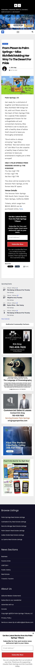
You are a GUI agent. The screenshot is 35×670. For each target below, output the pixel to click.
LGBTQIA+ (5, 43)
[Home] (2, 32)
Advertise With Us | (15, 10)
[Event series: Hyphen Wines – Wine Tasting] (17, 303)
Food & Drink (5, 561)
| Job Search (15, 12)
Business (4, 556)
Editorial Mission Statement (11, 596)
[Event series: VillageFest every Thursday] (17, 295)
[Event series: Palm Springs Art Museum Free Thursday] (17, 288)
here (21, 209)
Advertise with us (7, 605)
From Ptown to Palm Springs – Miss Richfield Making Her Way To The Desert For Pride (16, 55)
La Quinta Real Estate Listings (11, 539)
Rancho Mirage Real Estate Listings (13, 526)
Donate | (25, 10)
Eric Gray (13, 67)
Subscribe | (5, 10)
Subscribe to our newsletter (11, 600)
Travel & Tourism (7, 579)
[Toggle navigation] (18, 31)
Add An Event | (6, 12)
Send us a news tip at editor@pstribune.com (17, 622)
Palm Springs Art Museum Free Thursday (18, 290)
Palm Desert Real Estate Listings (12, 531)
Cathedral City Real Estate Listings (13, 522)
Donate (4, 609)
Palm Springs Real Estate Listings (13, 517)
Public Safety (6, 570)
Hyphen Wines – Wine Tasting (15, 305)
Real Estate (5, 574)
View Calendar (5, 319)
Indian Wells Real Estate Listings (12, 535)
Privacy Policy (6, 618)
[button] (32, 32)
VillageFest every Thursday (14, 297)
